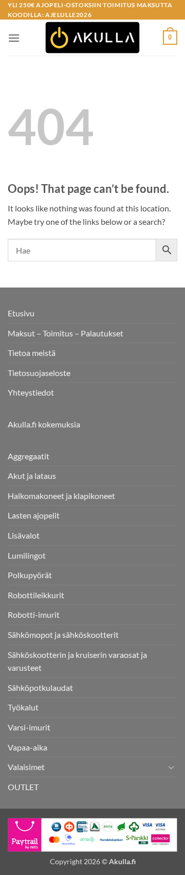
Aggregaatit (28, 456)
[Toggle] (171, 767)
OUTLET (23, 787)
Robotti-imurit (34, 614)
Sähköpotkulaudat (40, 687)
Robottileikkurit (36, 595)
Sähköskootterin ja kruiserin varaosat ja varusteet (77, 661)
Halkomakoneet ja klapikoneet (61, 496)
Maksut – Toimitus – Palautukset (65, 333)
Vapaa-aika (27, 747)
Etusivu (21, 313)
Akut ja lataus (32, 475)
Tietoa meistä (31, 353)
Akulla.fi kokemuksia (44, 424)
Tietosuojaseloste (39, 373)
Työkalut (23, 707)
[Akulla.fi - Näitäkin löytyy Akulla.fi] (92, 38)
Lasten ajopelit (34, 515)
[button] (14, 37)
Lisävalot (24, 535)
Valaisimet (26, 767)
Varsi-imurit (29, 727)
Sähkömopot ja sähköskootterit (63, 634)
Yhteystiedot (31, 392)
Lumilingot (27, 555)
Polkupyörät (30, 575)
